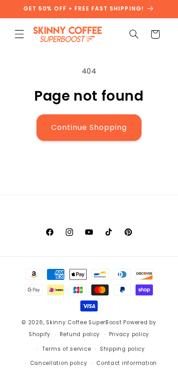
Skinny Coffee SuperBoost (84, 322)
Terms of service (66, 349)
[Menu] (19, 34)
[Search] (133, 34)
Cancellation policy (59, 363)
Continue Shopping (89, 127)
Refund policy (80, 334)
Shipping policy (122, 349)
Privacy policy (129, 334)
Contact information (126, 363)
